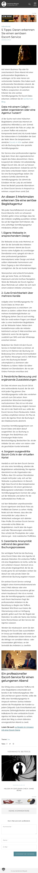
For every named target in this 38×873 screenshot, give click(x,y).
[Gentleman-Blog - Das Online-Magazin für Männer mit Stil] (10, 4)
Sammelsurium (6, 40)
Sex (9, 739)
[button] (3, 869)
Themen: (4, 739)
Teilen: (3, 744)
